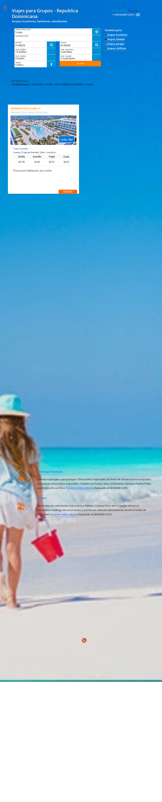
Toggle (7, 7)
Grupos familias (115, 39)
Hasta (63, 42)
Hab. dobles (20, 49)
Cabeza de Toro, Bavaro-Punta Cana (28, 112)
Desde (18, 42)
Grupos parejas (114, 43)
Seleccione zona (23, 29)
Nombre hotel (21, 36)
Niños (18, 62)
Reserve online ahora (79, 488)
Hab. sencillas (67, 49)
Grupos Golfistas (115, 48)
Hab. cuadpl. (66, 56)
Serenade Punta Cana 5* (25, 108)
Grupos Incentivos (116, 34)
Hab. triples (20, 56)
